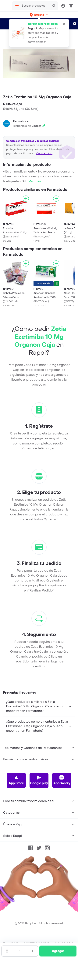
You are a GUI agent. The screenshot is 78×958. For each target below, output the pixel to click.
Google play (39, 783)
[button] (39, 15)
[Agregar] (26, 199)
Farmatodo (21, 121)
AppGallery (61, 783)
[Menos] (7, 951)
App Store (16, 783)
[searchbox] (35, 5)
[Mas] (32, 951)
